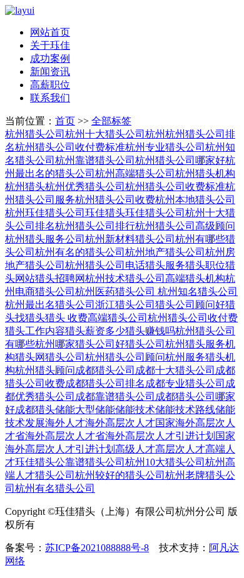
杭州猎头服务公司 (45, 239)
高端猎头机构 (195, 278)
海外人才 (65, 422)
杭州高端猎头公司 (135, 173)
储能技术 (135, 409)
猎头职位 (205, 265)
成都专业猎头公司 (185, 383)
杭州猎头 (25, 186)
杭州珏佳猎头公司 (45, 212)
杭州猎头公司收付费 (193, 317)
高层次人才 (180, 449)
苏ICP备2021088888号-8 (97, 547)
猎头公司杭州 (155, 344)
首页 (65, 121)
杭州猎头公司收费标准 (175, 186)
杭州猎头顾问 (45, 370)
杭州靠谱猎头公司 (95, 160)
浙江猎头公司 (125, 304)
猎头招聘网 (60, 278)
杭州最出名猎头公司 (50, 304)
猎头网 (30, 357)
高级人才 (135, 449)
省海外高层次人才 (55, 436)
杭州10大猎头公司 (165, 462)
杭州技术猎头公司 (125, 278)
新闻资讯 (50, 71)
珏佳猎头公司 (155, 212)
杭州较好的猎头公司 (120, 475)
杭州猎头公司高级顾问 (185, 226)
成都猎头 (35, 409)
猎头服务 (165, 265)
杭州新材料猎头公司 (130, 239)
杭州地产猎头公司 (165, 252)
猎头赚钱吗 (150, 331)
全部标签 (111, 121)
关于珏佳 (50, 45)
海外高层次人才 (120, 422)
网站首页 (50, 32)
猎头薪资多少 (95, 331)
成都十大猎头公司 (175, 370)
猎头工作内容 (35, 331)
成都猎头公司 (105, 370)
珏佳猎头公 (40, 462)
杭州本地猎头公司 (195, 199)
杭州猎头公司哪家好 (180, 160)
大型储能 (95, 409)
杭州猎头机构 (205, 173)
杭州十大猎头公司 (105, 134)
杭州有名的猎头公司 (80, 252)
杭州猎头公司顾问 (125, 357)
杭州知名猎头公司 (196, 291)
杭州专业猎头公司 (165, 147)
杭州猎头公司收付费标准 (70, 147)
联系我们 (50, 97)
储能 (65, 409)
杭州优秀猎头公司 (85, 186)
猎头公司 (65, 357)
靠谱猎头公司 (95, 462)
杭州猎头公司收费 (115, 199)
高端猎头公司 (118, 317)
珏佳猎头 (105, 212)
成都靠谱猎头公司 (115, 396)
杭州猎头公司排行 (95, 226)
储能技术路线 (185, 409)
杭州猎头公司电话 (105, 265)
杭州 (155, 134)
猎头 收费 (66, 317)
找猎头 (30, 317)
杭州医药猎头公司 (115, 291)
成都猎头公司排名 (105, 383)
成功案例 (50, 58)
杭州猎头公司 (35, 134)
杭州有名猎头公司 (55, 488)
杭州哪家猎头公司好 (80, 344)
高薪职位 (50, 84)
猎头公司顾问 (185, 304)
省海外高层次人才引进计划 (155, 436)
